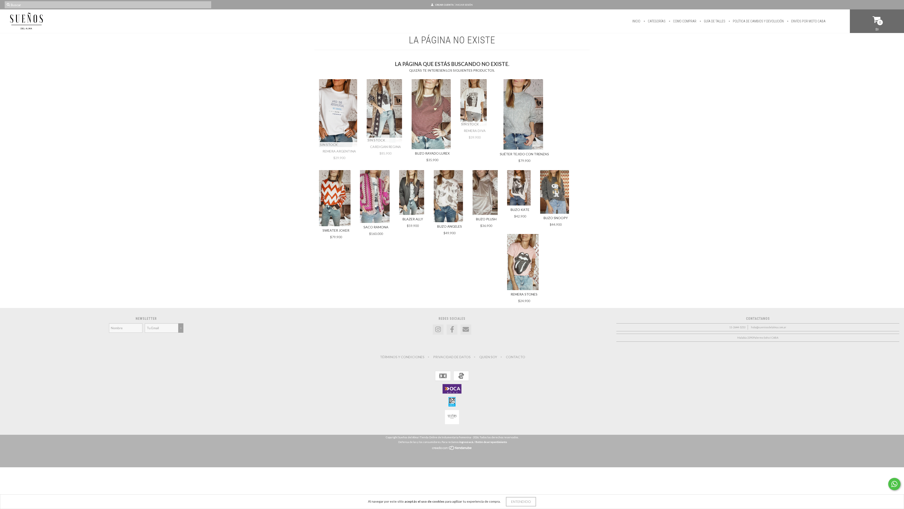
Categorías (656, 21)
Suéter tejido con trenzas (524, 154)
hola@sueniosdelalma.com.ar (768, 327)
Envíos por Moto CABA (808, 21)
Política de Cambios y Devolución (758, 21)
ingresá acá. (466, 441)
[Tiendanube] (452, 449)
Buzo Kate (520, 210)
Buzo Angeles (449, 226)
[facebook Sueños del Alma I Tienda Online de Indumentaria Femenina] (452, 329)
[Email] (465, 329)
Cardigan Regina (385, 147)
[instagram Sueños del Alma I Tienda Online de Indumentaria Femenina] (438, 329)
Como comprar (684, 21)
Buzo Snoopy (556, 218)
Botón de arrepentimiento (491, 441)
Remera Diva (475, 131)
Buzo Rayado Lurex (432, 153)
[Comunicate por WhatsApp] (894, 484)
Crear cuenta (444, 4)
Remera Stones (524, 294)
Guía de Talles (714, 21)
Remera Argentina (339, 151)
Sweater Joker (336, 230)
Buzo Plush (486, 219)
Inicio (636, 21)
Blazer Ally (413, 219)
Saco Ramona (375, 227)
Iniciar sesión (464, 4)
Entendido (521, 502)
